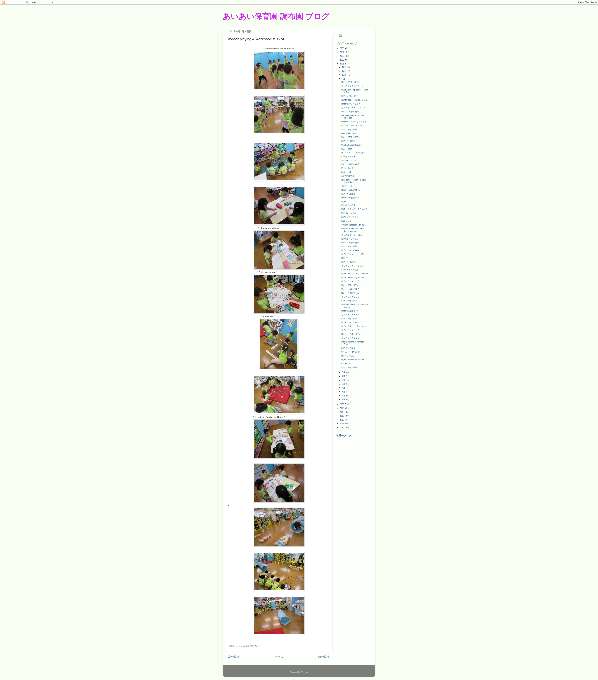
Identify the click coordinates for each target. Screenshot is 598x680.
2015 (342, 423)
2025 (342, 48)
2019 (342, 408)
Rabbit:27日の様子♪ (350, 137)
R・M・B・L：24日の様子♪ (353, 153)
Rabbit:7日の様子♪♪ (350, 293)
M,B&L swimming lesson (352, 277)
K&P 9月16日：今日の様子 (354, 209)
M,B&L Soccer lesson (351, 145)
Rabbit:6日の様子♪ (349, 311)
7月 (344, 376)
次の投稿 (233, 656)
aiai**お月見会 (347, 176)
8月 (344, 372)
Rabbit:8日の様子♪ (349, 285)
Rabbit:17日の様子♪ (350, 198)
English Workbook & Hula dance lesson (352, 230)
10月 (344, 75)
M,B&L (344, 201)
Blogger (304, 672)
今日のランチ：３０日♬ (352, 86)
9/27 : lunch (346, 149)
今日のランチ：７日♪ (351, 297)
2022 (342, 60)
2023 (342, 56)
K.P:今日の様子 (348, 156)
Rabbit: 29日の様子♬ (351, 104)
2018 (342, 412)
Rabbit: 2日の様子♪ (350, 334)
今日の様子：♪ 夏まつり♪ (354, 326)
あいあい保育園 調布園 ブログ (276, 16)
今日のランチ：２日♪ (351, 338)
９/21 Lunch (346, 186)
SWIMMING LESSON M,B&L (354, 100)
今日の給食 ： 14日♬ (352, 235)
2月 (344, 395)
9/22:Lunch (346, 172)
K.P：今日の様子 (349, 96)
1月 (344, 399)
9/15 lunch (346, 221)
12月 (344, 67)
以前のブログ (343, 435)
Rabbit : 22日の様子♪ (350, 164)
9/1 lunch (345, 363)
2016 (342, 420)
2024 (342, 52)
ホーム (279, 656)
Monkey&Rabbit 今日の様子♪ (354, 122)
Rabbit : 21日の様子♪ (350, 190)
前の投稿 (323, 656)
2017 (342, 416)
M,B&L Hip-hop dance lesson (354, 273)
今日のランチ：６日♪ (351, 315)
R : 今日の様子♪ (348, 356)
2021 (342, 64)
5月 (344, 384)
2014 (342, 427)
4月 (344, 388)
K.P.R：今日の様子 (350, 217)
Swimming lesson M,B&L (353, 225)
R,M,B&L (345, 258)
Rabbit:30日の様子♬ (350, 82)
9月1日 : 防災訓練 (350, 352)
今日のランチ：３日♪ (351, 330)
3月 (344, 391)
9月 (344, 79)
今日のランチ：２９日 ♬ (353, 108)
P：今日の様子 (348, 168)
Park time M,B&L (349, 160)
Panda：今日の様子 (350, 111)
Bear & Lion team (349, 133)
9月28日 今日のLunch (351, 125)
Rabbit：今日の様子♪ (350, 242)
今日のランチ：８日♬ (351, 281)
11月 (344, 71)
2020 (342, 404)
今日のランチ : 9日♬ (352, 266)
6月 (344, 380)
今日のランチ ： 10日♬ (353, 254)
